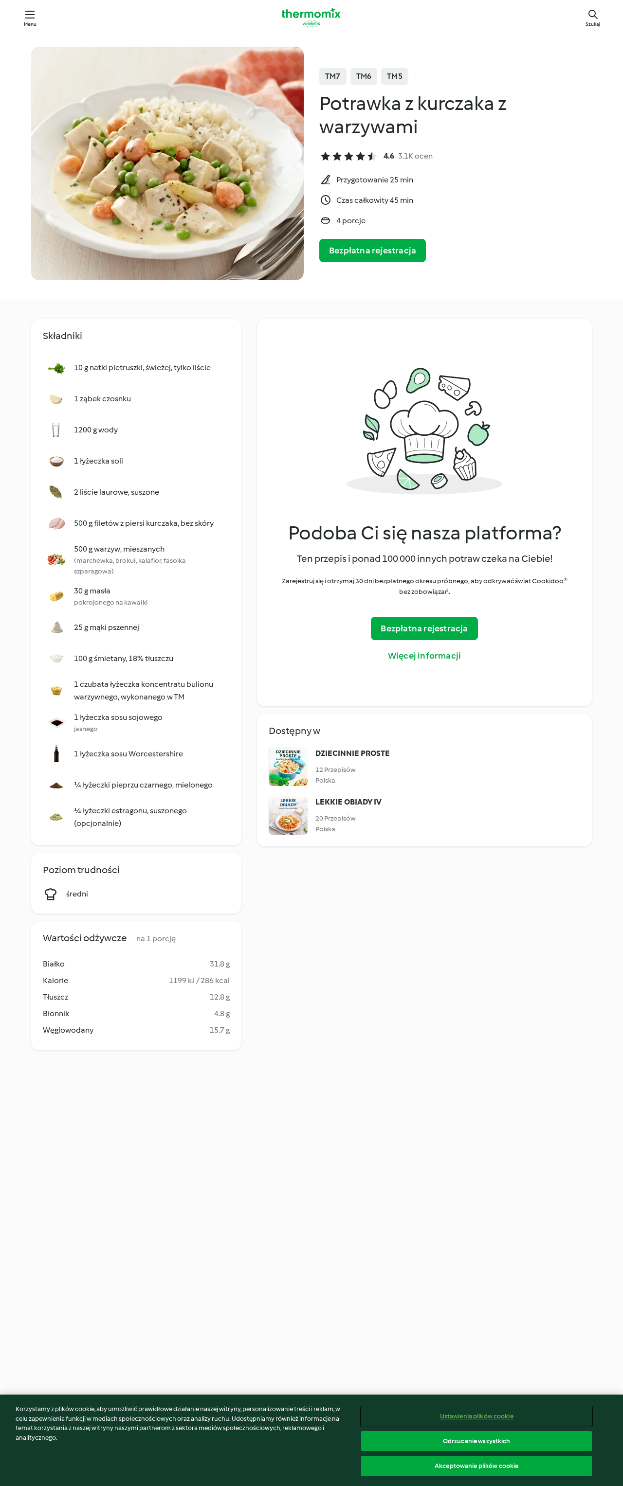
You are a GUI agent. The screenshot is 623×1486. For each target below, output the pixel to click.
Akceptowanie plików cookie (476, 1465)
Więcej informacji (424, 655)
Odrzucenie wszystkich (477, 1441)
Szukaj (593, 24)
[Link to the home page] (311, 17)
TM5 (395, 76)
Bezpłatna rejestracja (372, 250)
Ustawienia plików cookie (476, 1416)
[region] (311, 1440)
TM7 (333, 76)
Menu (30, 24)
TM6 (364, 76)
